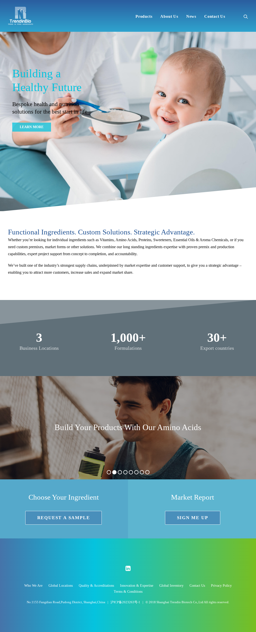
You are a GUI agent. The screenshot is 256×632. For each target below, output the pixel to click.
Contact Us (214, 16)
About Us (169, 16)
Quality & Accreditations (96, 585)
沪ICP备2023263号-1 (125, 602)
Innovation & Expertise (136, 585)
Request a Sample (63, 517)
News (191, 16)
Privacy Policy (221, 585)
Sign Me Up (192, 517)
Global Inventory (171, 585)
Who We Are (33, 585)
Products (144, 16)
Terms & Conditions (128, 591)
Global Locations (60, 585)
